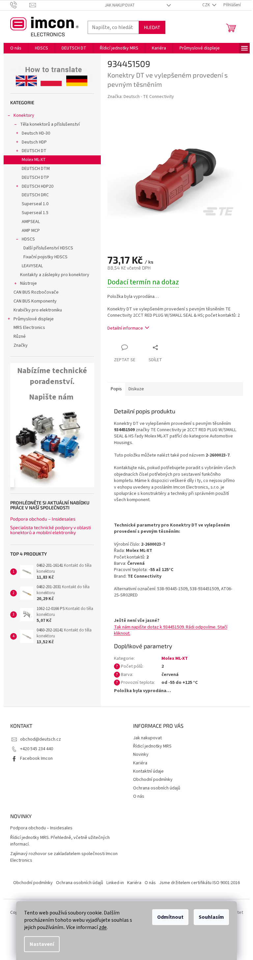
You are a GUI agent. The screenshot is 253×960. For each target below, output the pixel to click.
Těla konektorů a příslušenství (50, 124)
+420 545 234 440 (36, 749)
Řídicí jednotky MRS (152, 746)
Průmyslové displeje (34, 319)
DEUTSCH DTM (36, 168)
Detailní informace (125, 328)
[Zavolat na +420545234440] (20, 5)
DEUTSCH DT (34, 150)
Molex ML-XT (34, 159)
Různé (20, 336)
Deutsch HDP (34, 142)
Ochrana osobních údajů (156, 788)
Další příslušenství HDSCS (48, 248)
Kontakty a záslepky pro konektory (54, 275)
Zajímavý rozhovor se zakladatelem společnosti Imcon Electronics (64, 857)
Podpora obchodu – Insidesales (42, 518)
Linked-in (115, 883)
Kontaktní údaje (148, 771)
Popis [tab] (116, 389)
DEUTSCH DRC (35, 195)
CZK (206, 5)
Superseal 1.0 (35, 204)
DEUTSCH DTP (35, 177)
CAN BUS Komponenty (35, 301)
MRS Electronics (29, 327)
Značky (21, 345)
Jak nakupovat (120, 5)
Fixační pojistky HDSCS (45, 257)
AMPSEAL (31, 221)
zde (103, 927)
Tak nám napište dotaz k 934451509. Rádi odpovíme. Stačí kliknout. (170, 630)
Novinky (141, 754)
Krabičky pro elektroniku (38, 310)
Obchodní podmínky (153, 779)
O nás (138, 796)
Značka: (140, 96)
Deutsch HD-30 (36, 133)
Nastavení (42, 944)
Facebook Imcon (36, 758)
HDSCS (28, 239)
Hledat (152, 27)
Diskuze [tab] (136, 389)
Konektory (24, 115)
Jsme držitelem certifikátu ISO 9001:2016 (199, 883)
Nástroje (28, 283)
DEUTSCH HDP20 (37, 186)
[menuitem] (16, 48)
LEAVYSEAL (32, 266)
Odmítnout (170, 917)
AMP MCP (31, 230)
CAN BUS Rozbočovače (36, 292)
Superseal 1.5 (35, 212)
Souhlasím (211, 917)
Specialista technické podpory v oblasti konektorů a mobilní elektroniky (50, 530)
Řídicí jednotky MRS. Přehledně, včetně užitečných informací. (60, 841)
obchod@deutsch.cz (40, 739)
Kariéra (140, 763)
